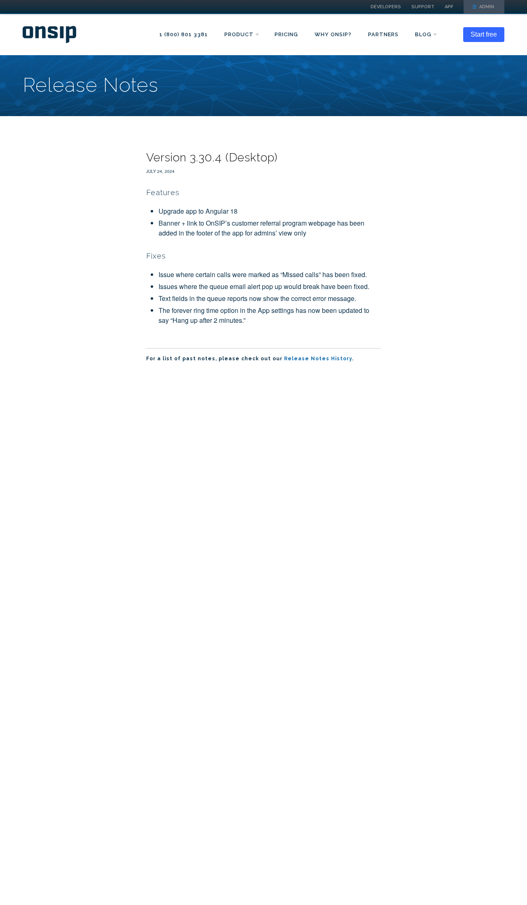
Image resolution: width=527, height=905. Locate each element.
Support (422, 6)
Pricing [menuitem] (286, 34)
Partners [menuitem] (383, 34)
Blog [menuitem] (423, 34)
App (449, 6)
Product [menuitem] (239, 34)
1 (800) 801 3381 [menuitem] (183, 34)
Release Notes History (318, 359)
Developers (386, 6)
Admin (486, 6)
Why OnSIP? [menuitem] (333, 34)
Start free (484, 34)
